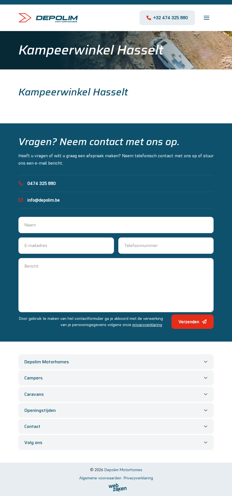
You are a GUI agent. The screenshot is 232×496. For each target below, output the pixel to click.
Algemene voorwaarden (100, 477)
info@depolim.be (43, 200)
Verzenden (189, 321)
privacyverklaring (147, 324)
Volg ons (33, 442)
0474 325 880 (41, 183)
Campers (33, 377)
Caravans (34, 394)
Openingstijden (40, 410)
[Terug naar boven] (11, 485)
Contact (32, 426)
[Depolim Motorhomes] (48, 17)
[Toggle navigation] (206, 17)
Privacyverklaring (138, 477)
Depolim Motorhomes (46, 361)
